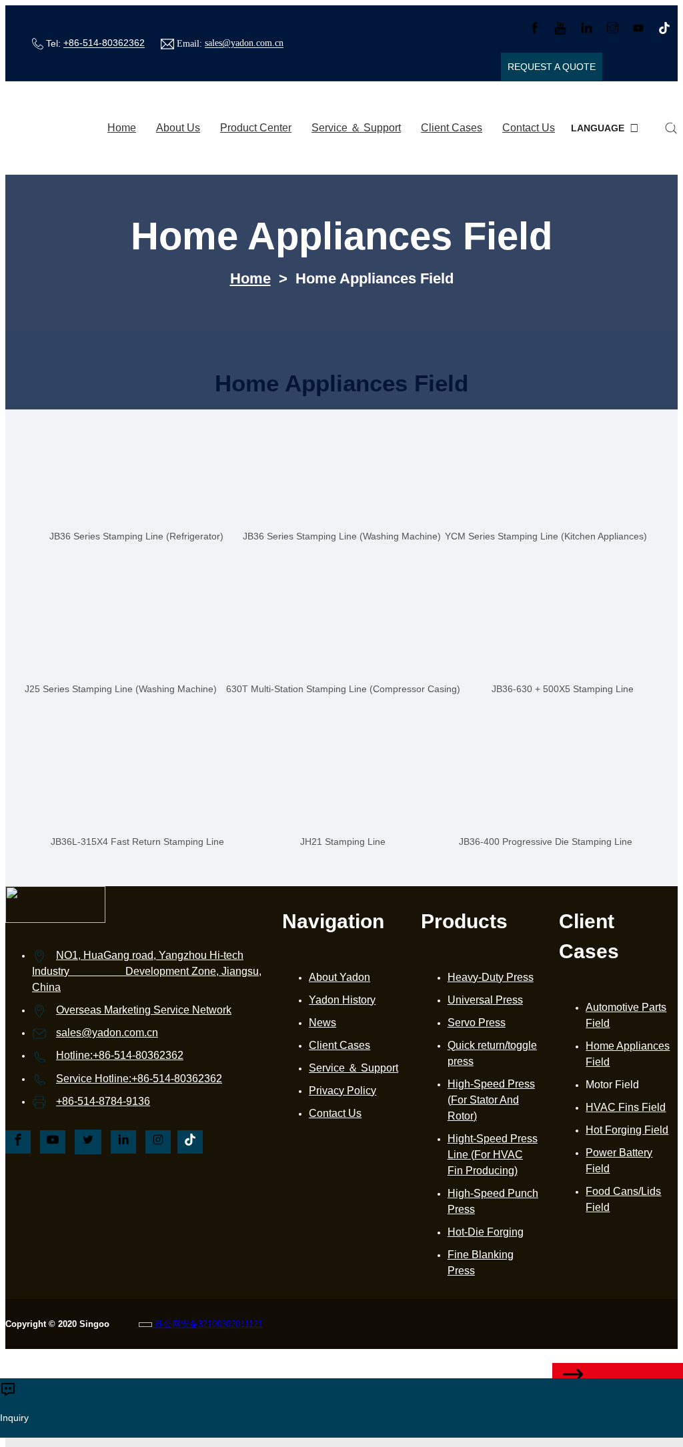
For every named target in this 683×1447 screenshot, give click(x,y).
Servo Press (477, 1022)
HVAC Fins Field (626, 1107)
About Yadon (339, 977)
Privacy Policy (342, 1090)
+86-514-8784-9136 (103, 1101)
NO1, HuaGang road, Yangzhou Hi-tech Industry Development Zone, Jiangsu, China (146, 971)
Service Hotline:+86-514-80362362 (139, 1078)
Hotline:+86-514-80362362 (119, 1055)
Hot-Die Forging (486, 1232)
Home (121, 127)
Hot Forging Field (627, 1130)
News (322, 1022)
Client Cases (451, 127)
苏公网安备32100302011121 (207, 1324)
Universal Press (485, 1000)
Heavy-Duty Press (491, 977)
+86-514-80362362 (104, 43)
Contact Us (528, 127)
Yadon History (342, 1000)
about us (178, 127)
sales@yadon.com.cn (244, 44)
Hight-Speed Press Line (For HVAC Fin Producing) (493, 1154)
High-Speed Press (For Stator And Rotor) (491, 1100)
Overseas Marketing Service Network (143, 1010)
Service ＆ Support (356, 127)
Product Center (255, 127)
